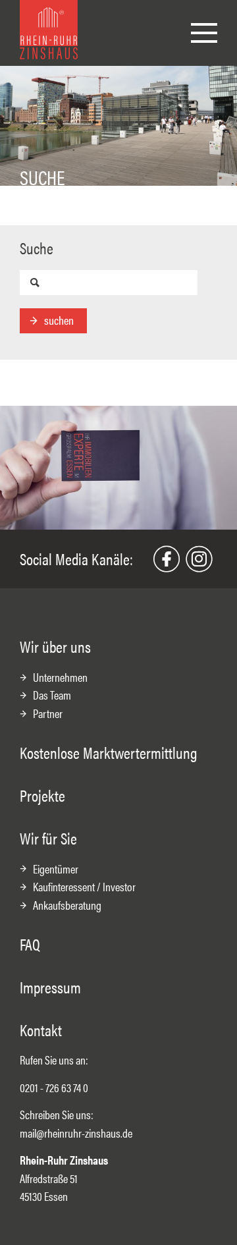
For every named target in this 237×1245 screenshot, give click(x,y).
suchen (59, 320)
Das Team (52, 694)
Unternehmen (60, 677)
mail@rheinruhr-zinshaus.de (76, 1132)
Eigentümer (55, 868)
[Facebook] (166, 559)
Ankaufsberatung (67, 905)
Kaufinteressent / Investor (84, 886)
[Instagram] (199, 559)
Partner (48, 713)
